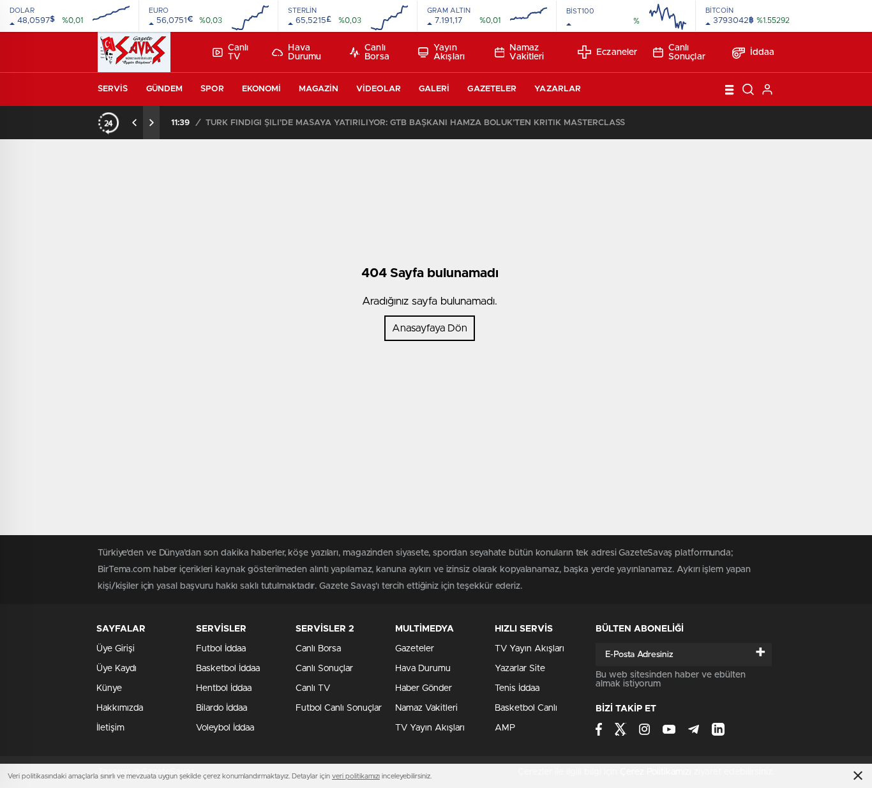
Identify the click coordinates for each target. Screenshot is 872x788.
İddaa (762, 52)
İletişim (110, 728)
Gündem (164, 89)
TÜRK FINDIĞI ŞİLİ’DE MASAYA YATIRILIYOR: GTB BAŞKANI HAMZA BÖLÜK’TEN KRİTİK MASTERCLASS (415, 123)
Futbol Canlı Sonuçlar (339, 708)
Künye (109, 688)
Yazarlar (557, 89)
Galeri (434, 89)
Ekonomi (262, 89)
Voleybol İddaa (225, 728)
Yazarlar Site (520, 668)
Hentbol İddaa (224, 688)
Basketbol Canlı (526, 708)
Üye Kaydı (116, 668)
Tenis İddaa (517, 688)
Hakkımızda (119, 708)
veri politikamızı (356, 776)
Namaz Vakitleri (526, 52)
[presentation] (134, 122)
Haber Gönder (423, 688)
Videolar (378, 89)
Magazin (318, 89)
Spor (211, 89)
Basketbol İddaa (228, 668)
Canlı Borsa (377, 52)
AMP (505, 728)
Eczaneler (616, 52)
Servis (113, 89)
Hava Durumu (304, 52)
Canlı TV (238, 52)
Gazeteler (491, 89)
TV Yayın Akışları (430, 728)
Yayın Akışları (449, 52)
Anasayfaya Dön (429, 328)
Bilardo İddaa (221, 708)
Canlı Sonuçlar (686, 52)
